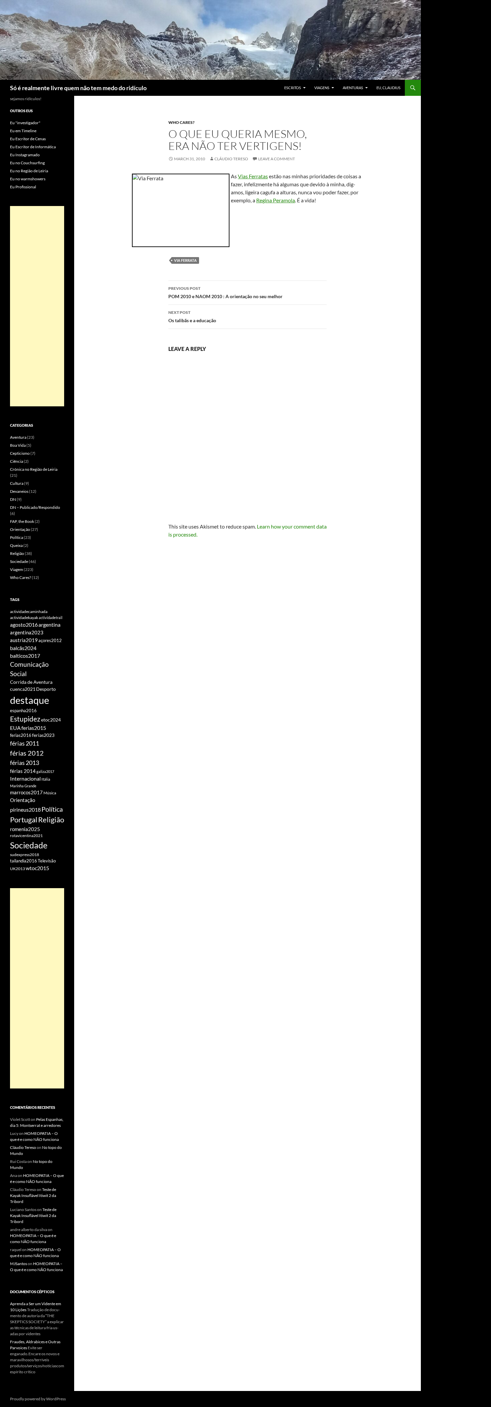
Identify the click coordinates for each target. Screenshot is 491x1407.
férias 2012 (27, 753)
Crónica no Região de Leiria (33, 469)
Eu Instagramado (25, 154)
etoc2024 (51, 720)
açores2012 (50, 640)
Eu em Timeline (23, 130)
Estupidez (25, 719)
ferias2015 (33, 728)
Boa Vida (18, 445)
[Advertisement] (37, 306)
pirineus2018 (25, 809)
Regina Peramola (275, 200)
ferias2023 (43, 735)
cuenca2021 (22, 689)
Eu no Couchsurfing (27, 162)
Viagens (321, 87)
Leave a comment (276, 158)
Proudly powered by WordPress (38, 1398)
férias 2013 (24, 762)
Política (16, 537)
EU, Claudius (388, 87)
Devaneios (19, 491)
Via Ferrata (185, 260)
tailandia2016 (23, 860)
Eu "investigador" (25, 122)
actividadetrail (50, 617)
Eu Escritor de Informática (33, 146)
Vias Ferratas (253, 176)
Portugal (23, 819)
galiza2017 (45, 771)
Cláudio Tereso (231, 158)
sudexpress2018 (24, 854)
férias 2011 (24, 743)
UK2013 (17, 868)
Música (49, 793)
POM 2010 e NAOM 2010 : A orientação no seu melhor (225, 292)
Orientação (20, 529)
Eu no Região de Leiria (29, 170)
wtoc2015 (37, 868)
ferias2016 (20, 735)
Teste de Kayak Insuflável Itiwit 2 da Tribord (33, 1195)
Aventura (18, 437)
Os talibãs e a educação (192, 316)
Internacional (25, 778)
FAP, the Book (22, 521)
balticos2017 (25, 656)
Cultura (16, 483)
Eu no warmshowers (27, 178)
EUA (15, 728)
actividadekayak (24, 617)
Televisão (47, 860)
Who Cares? (181, 122)
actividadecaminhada (28, 611)
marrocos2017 (26, 792)
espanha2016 (23, 710)
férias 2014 (23, 771)
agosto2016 (24, 624)
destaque (29, 700)
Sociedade (19, 561)
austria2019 (24, 640)
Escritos (292, 87)
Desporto (46, 689)
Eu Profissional (23, 186)
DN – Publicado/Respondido (35, 507)
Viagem (16, 569)
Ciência (16, 461)
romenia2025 (25, 829)
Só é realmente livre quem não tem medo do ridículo (78, 87)
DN (13, 499)
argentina (49, 625)
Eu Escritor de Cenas (28, 138)
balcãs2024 (23, 648)
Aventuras (353, 87)
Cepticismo (20, 453)
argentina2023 (26, 632)
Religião (17, 553)
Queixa (16, 545)
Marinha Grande (23, 786)
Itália (45, 779)
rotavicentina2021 (26, 835)
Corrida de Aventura (31, 682)
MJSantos (18, 1263)
